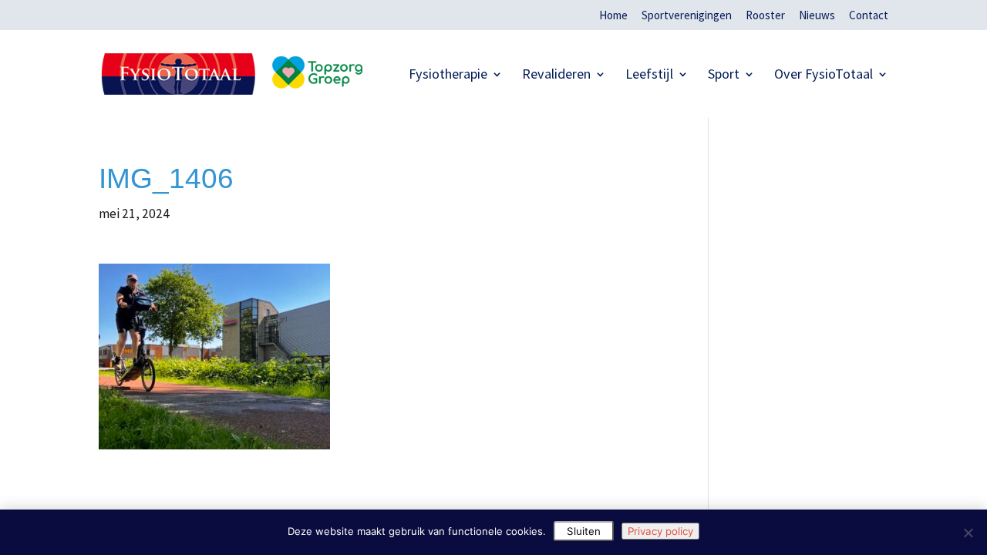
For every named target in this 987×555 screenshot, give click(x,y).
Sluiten (584, 531)
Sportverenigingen (687, 15)
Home (613, 15)
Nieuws (817, 15)
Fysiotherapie (448, 75)
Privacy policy (660, 531)
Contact (868, 15)
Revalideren (556, 75)
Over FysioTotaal (823, 75)
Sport (723, 75)
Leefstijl (649, 75)
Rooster (765, 15)
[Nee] (967, 532)
